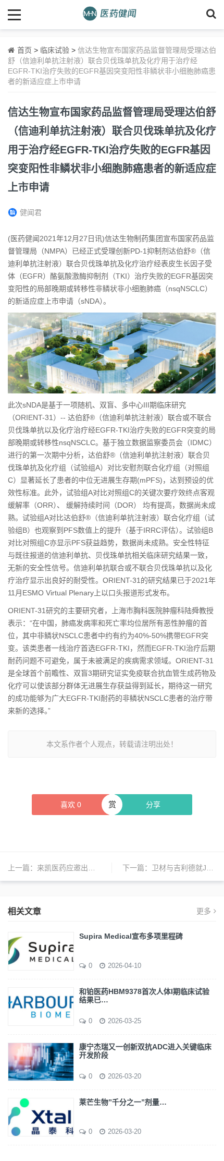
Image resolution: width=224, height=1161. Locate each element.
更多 (203, 911)
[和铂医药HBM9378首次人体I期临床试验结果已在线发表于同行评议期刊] (41, 1006)
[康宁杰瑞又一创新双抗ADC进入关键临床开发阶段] (41, 1061)
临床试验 (54, 50)
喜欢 (70, 804)
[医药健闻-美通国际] (112, 14)
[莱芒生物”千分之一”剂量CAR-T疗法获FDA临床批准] (41, 1116)
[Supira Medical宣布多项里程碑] (41, 951)
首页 (24, 50)
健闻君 (31, 212)
